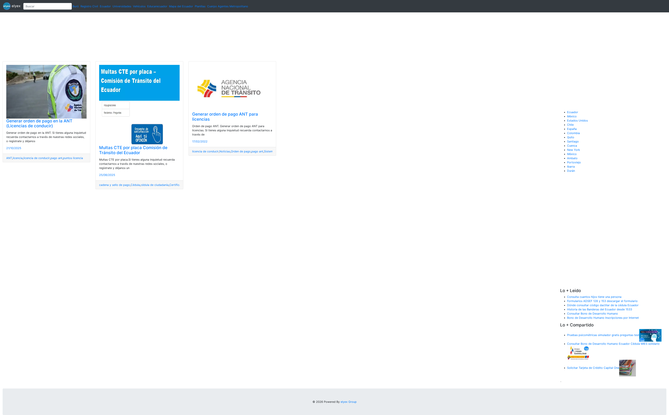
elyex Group (349, 401)
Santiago (573, 141)
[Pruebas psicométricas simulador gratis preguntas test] (650, 335)
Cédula (135, 185)
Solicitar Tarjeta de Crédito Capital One (593, 367)
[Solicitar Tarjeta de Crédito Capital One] (627, 367)
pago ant (56, 158)
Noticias (224, 151)
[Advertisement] (104, 36)
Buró (76, 6)
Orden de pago (241, 151)
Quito (570, 137)
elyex (16, 6)
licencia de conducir (36, 158)
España (572, 129)
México (572, 116)
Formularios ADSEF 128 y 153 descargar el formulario (602, 301)
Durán (571, 170)
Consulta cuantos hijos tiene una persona (594, 297)
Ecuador (105, 6)
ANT (9, 158)
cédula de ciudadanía (155, 185)
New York (573, 150)
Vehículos (139, 6)
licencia (18, 158)
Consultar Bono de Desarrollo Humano (592, 313)
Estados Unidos (577, 120)
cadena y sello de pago (114, 185)
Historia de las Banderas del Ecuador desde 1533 (599, 309)
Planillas (200, 6)
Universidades (122, 6)
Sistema (269, 151)
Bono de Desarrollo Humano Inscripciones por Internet (603, 317)
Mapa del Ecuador (181, 6)
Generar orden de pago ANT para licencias (225, 117)
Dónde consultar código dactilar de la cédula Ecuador (603, 305)
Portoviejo (574, 162)
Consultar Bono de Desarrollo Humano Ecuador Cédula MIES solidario (613, 343)
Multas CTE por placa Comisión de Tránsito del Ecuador (133, 150)
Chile (570, 124)
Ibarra (571, 166)
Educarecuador (157, 6)
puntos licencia (73, 158)
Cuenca (572, 145)
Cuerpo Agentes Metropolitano (227, 6)
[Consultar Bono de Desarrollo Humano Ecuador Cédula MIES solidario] (578, 352)
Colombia (573, 133)
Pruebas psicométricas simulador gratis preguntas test (603, 335)
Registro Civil (89, 6)
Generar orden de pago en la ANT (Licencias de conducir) (39, 123)
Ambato (572, 158)
